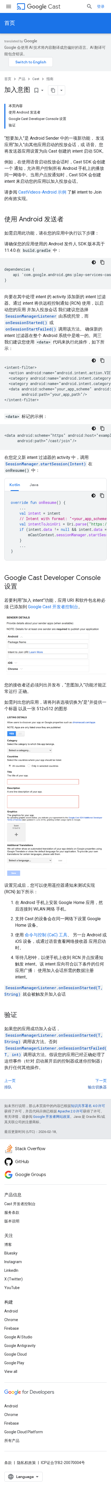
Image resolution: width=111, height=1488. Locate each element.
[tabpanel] (55, 525)
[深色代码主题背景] (93, 262)
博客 (8, 1244)
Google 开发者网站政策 (51, 1117)
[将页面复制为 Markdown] (53, 90)
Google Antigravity (20, 1345)
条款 (8, 1462)
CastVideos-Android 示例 (42, 192)
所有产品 (11, 1440)
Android (11, 1311)
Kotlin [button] (14, 484)
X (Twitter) (13, 1279)
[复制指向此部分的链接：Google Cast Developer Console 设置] (22, 587)
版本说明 (11, 1221)
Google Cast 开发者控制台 (53, 606)
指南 (49, 79)
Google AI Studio (18, 1337)
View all (10, 1371)
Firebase (11, 1328)
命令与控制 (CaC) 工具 (46, 934)
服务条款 (11, 1212)
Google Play (14, 1363)
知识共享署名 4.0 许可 (88, 1106)
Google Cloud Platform (23, 1432)
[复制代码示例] (102, 262)
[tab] (15, 484)
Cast (54, 6)
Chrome (11, 1320)
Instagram (13, 1262)
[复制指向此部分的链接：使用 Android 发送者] (69, 220)
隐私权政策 (26, 1462)
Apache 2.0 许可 (70, 1111)
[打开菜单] (8, 6)
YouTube (12, 1288)
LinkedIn (11, 1270)
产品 (21, 79)
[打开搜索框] (89, 6)
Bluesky (11, 1253)
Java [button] (34, 484)
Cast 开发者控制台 (20, 1204)
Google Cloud (15, 1354)
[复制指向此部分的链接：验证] (22, 1015)
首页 (9, 23)
